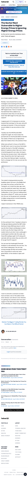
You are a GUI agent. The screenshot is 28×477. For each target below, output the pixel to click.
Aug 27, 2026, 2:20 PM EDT (19, 399)
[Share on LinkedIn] (6, 46)
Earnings (17, 443)
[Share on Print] (11, 46)
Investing (17, 435)
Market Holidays (8, 474)
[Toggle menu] (25, 1)
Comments (5, 42)
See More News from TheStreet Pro (14, 410)
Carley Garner (5, 461)
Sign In (21, 1)
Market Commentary (20, 433)
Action (3, 430)
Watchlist (18, 457)
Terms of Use (12, 472)
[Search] (13, 1)
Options (17, 440)
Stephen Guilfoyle (6, 453)
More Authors (5, 463)
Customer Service (20, 474)
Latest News (12, 5)
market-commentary (12, 17)
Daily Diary (18, 449)
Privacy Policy (20, 472)
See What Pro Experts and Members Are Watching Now (15, 8)
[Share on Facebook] (2, 46)
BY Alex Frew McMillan (6, 399)
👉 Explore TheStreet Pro (14, 12)
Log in (8, 351)
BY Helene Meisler (5, 377)
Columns (17, 454)
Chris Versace (5, 451)
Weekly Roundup (5, 435)
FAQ (13, 474)
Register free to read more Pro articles (14, 61)
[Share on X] (4, 46)
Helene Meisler (4, 39)
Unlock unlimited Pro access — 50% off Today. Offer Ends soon (14, 66)
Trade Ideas (18, 430)
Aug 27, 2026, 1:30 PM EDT (14, 405)
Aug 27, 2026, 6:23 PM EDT (17, 377)
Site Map (6, 472)
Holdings (3, 428)
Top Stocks (18, 452)
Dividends (17, 438)
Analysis (3, 433)
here (15, 348)
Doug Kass (4, 458)
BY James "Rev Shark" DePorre (8, 384)
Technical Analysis (20, 428)
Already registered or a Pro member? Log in (14, 72)
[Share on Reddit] (8, 46)
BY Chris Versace (5, 392)
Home (2, 17)
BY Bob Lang (4, 405)
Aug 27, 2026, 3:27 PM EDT (16, 392)
